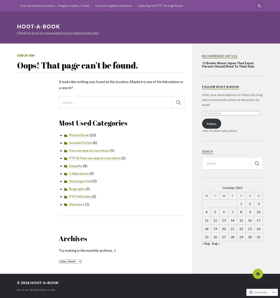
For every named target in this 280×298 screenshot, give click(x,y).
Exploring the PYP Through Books (160, 5)
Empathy (75, 166)
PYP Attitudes (80, 196)
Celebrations (79, 173)
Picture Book (79, 135)
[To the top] (258, 274)
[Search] (259, 5)
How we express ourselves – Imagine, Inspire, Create (54, 5)
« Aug (206, 243)
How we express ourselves (89, 150)
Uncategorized (80, 181)
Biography (77, 189)
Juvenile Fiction (80, 143)
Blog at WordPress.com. (36, 289)
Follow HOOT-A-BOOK (220, 86)
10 (228, 64)
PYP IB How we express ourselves (95, 158)
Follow (211, 124)
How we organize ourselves (114, 5)
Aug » (216, 243)
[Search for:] (121, 102)
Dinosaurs (76, 204)
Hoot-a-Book (38, 26)
